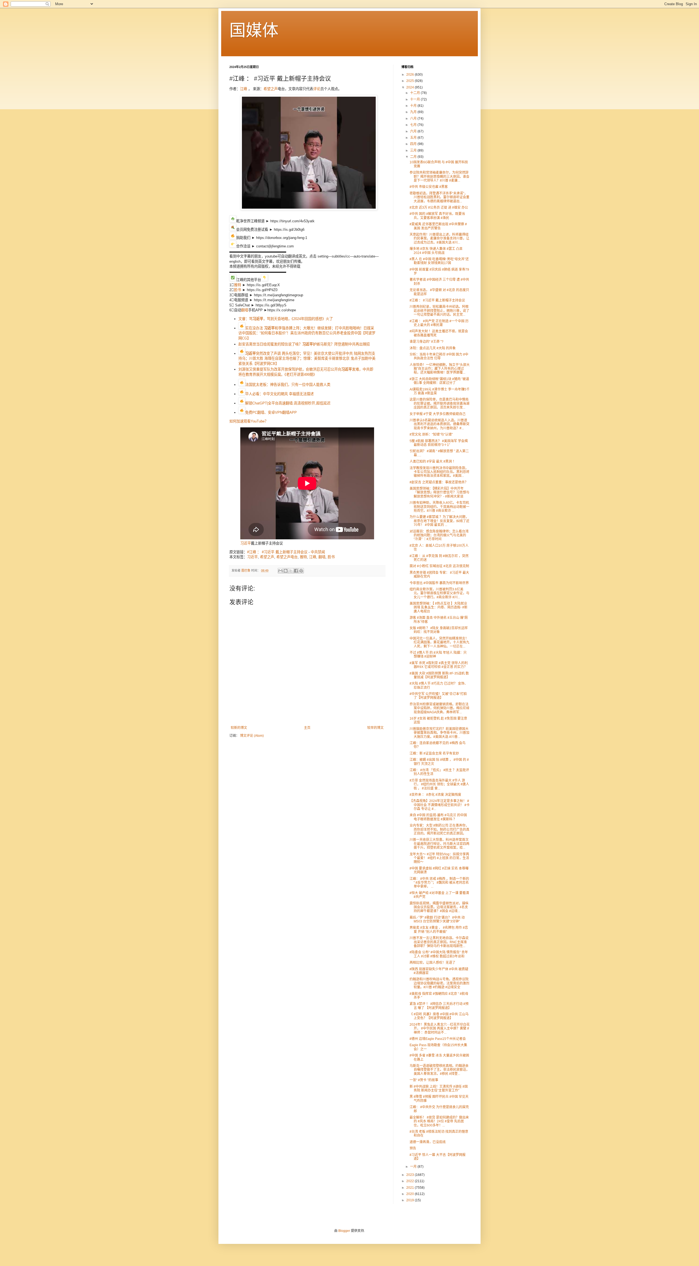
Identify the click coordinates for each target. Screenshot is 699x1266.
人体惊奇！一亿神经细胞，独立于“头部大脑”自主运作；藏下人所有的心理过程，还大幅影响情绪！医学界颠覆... (440, 369)
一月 (413, 1167)
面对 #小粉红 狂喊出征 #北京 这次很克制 (439, 566)
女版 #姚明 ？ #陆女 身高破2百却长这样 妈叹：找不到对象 (439, 630)
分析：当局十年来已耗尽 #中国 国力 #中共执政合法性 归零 (439, 356)
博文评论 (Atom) (252, 736)
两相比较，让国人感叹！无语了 (432, 963)
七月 (413, 125)
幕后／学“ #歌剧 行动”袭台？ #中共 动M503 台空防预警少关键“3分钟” (437, 919)
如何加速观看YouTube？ (248, 421)
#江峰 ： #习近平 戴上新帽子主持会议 (277, 552)
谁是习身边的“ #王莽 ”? (426, 342)
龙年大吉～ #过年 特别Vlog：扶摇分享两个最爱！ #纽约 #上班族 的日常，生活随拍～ (439, 858)
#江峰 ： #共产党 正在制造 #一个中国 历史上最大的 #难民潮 (439, 323)
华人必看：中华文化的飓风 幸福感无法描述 (279, 394)
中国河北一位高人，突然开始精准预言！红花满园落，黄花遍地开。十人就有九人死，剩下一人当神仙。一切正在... (439, 642)
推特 (237, 285)
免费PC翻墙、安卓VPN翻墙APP (271, 412)
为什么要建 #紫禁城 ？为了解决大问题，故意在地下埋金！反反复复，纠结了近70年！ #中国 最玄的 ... (439, 521)
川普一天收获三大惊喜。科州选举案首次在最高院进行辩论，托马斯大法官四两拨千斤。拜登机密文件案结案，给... (439, 844)
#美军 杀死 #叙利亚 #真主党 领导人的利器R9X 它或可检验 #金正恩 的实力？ (439, 665)
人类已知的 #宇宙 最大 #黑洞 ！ (433, 461)
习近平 (245, 543)
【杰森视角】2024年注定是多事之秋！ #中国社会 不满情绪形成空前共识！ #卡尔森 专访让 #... (440, 805)
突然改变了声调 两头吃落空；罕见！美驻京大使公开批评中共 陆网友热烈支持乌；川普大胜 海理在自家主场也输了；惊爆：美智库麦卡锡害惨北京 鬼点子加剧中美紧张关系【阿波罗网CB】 (306, 358)
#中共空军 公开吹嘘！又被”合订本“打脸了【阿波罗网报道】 (438, 696)
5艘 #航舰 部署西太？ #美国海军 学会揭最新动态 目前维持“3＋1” (439, 443)
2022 (410, 1181)
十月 (413, 106)
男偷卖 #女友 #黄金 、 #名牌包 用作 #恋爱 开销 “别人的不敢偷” (439, 929)
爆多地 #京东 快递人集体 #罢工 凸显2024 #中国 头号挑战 (436, 251)
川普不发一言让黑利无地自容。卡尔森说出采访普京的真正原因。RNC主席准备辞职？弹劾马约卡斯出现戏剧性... (439, 942)
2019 (410, 1200)
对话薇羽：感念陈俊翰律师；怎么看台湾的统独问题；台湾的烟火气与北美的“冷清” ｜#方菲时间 (439, 535)
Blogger (344, 1231)
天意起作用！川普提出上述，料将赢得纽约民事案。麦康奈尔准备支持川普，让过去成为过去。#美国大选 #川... (439, 238)
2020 (410, 1194)
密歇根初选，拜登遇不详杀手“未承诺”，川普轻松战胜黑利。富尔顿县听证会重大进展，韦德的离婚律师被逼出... (439, 197)
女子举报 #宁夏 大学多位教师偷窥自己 (438, 414)
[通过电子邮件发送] (280, 570)
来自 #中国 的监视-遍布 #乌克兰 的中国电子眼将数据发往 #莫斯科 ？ (438, 817)
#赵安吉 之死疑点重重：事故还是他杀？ (439, 482)
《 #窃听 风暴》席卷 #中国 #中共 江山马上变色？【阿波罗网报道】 (439, 1016)
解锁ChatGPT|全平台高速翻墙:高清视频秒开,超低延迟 (287, 403)
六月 (413, 131)
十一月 (415, 99)
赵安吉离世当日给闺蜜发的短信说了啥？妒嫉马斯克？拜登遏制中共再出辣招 (304, 344)
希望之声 (270, 89)
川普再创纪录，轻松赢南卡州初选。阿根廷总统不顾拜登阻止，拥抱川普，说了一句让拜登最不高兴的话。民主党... (439, 310)
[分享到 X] (291, 570)
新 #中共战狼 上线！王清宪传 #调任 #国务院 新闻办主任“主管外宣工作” (439, 1088)
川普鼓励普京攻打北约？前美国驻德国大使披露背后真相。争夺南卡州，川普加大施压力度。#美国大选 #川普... (439, 733)
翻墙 (244, 310)
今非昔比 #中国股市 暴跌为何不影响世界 (439, 583)
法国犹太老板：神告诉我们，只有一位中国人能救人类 (287, 385)
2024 (410, 87)
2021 (410, 1188)
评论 (316, 89)
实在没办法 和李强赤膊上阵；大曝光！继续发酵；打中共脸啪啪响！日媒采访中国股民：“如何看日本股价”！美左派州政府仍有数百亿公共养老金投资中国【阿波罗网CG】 (306, 333)
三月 (413, 150)
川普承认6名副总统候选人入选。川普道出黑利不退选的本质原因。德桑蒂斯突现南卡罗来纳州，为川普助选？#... (439, 424)
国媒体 (254, 30)
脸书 (237, 290)
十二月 (415, 93)
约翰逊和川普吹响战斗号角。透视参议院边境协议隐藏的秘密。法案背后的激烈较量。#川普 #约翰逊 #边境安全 (439, 983)
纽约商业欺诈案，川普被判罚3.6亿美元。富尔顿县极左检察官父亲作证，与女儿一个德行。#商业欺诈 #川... (439, 593)
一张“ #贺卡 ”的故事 (424, 1080)
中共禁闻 (318, 552)
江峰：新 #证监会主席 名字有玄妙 (434, 753)
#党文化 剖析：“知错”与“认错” (431, 434)
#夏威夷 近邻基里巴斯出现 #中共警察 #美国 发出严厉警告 (438, 226)
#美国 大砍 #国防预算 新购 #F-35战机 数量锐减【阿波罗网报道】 (439, 675)
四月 (413, 144)
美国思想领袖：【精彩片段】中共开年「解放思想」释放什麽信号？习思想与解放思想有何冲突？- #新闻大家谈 (439, 492)
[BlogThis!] (285, 570)
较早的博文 (375, 728)
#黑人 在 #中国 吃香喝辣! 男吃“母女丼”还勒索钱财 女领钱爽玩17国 (439, 261)
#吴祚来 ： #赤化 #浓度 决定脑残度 (435, 795)
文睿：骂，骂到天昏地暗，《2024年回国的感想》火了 (285, 319)
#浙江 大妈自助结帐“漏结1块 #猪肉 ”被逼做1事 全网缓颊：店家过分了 (439, 381)
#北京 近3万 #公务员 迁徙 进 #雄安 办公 (439, 207)
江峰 (243, 89)
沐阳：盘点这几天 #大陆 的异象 (433, 348)
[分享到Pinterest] (301, 570)
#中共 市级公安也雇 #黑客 (429, 187)
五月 (413, 138)
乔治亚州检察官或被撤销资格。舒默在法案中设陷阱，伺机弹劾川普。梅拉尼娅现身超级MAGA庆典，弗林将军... (439, 708)
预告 (413, 1148)
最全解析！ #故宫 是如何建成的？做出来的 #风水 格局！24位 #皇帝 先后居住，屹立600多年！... (439, 1121)
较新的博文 (239, 728)
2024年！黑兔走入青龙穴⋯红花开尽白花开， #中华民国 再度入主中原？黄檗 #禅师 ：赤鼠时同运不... (440, 1028)
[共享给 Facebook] (296, 570)
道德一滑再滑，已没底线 (428, 1142)
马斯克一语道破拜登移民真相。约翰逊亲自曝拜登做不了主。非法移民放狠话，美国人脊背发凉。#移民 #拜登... (439, 1070)
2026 (410, 74)
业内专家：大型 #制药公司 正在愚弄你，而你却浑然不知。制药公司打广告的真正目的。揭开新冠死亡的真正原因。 (439, 829)
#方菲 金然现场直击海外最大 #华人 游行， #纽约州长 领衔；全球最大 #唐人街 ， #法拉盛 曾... (439, 784)
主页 (307, 728)
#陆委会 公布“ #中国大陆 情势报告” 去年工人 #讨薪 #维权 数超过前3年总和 (439, 954)
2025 (410, 81)
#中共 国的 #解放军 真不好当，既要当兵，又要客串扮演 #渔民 (437, 216)
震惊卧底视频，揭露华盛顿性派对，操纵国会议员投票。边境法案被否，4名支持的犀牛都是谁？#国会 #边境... (439, 907)
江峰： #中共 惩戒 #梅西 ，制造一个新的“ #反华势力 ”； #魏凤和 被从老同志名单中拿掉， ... (439, 883)
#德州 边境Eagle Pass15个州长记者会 (438, 1039)
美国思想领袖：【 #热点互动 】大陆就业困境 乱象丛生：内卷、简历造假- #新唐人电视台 (438, 607)
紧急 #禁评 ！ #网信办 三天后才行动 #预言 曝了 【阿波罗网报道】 (439, 1006)
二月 (413, 157)
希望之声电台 (287, 557)
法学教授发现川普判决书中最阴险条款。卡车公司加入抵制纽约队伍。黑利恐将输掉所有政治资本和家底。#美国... (439, 472)
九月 (413, 112)
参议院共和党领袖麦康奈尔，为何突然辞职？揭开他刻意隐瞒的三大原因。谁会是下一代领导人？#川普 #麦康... (439, 176)
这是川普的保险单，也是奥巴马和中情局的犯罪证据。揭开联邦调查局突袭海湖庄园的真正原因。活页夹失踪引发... (439, 403)
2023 (410, 1175)
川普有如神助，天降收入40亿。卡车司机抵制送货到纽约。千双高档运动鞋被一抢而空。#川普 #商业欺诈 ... (439, 507)
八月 (413, 118)
